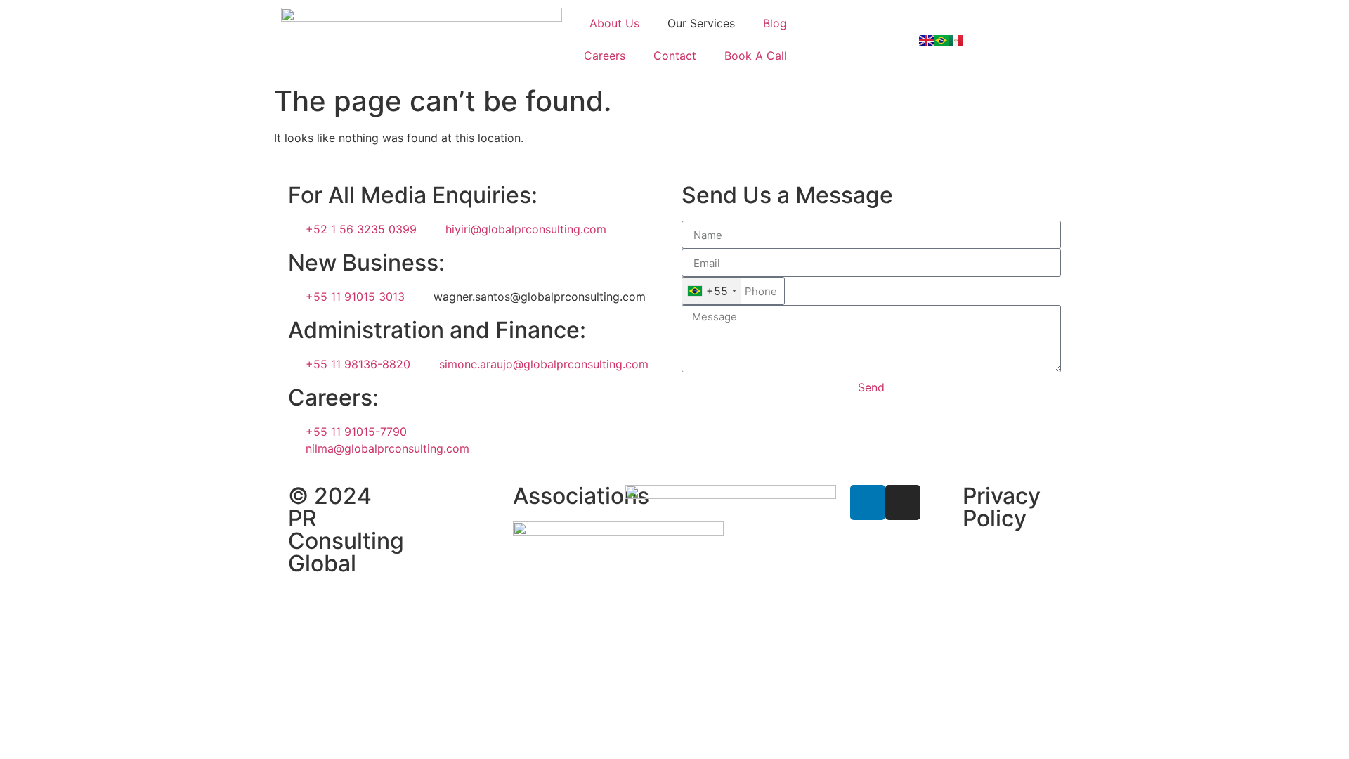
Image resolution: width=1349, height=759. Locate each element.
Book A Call (755, 55)
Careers (604, 55)
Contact (674, 55)
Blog (775, 23)
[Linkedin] (867, 502)
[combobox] (711, 291)
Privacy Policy (1002, 507)
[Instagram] (902, 502)
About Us (614, 23)
